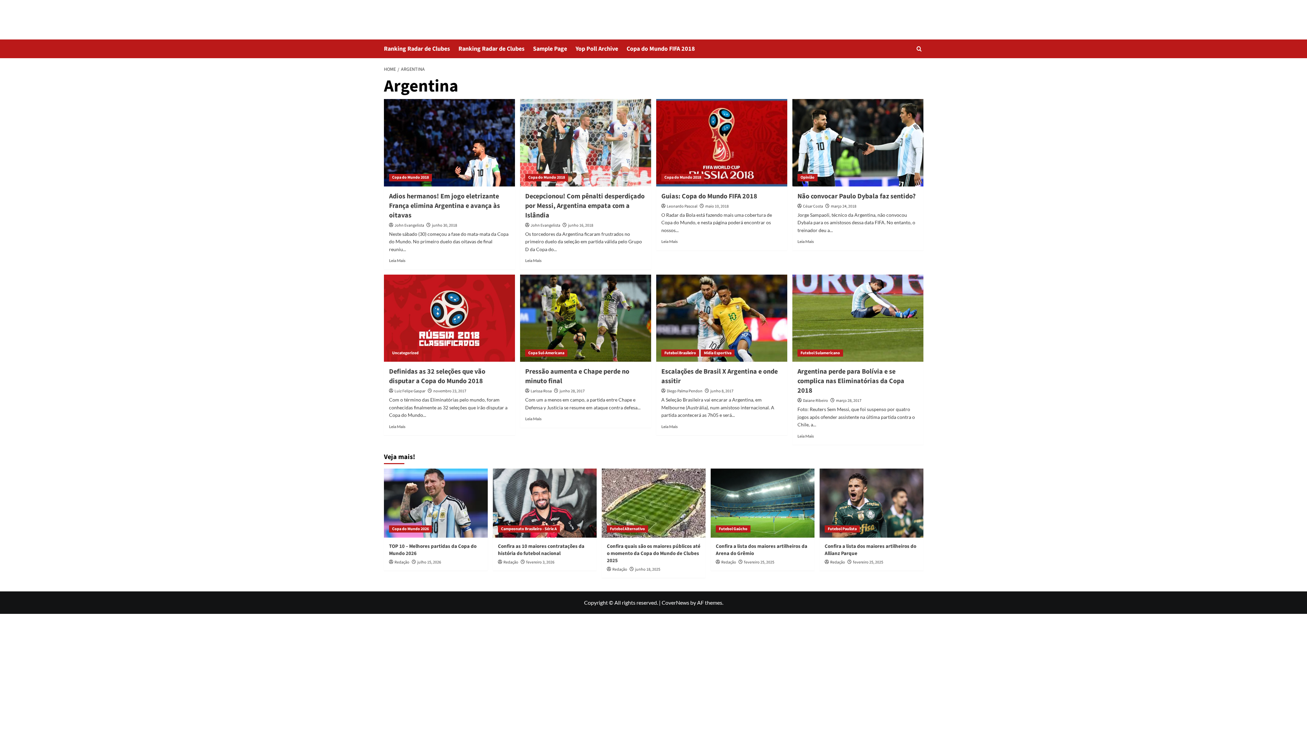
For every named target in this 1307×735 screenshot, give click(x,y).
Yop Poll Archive (597, 49)
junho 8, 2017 (721, 391)
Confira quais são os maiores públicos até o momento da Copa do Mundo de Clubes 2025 (653, 553)
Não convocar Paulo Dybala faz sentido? (856, 196)
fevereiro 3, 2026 (540, 562)
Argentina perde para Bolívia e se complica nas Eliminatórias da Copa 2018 (850, 381)
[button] (919, 49)
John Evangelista (409, 225)
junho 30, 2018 (444, 225)
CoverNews (675, 602)
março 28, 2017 (848, 401)
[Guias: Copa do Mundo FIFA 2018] (721, 142)
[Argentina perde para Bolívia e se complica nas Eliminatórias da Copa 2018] (857, 318)
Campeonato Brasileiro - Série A (529, 529)
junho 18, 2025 (647, 569)
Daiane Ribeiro (815, 401)
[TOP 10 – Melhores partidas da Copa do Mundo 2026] (436, 503)
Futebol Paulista (842, 529)
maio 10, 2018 (717, 206)
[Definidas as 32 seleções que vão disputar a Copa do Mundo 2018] (449, 318)
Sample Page (550, 49)
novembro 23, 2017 (449, 391)
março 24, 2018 (843, 206)
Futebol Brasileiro (680, 353)
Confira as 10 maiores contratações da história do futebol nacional (541, 550)
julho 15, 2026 (429, 562)
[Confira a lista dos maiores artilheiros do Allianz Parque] (871, 503)
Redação (401, 562)
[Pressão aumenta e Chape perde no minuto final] (585, 318)
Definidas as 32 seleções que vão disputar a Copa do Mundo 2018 (437, 376)
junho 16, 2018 (580, 225)
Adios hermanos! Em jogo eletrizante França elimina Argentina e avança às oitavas (444, 206)
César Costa (813, 206)
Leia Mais (397, 260)
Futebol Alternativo (627, 529)
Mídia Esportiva (717, 353)
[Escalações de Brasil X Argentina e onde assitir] (721, 318)
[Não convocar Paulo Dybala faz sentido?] (857, 142)
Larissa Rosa (541, 391)
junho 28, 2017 (572, 391)
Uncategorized (405, 353)
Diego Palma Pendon (685, 391)
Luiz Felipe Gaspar (409, 391)
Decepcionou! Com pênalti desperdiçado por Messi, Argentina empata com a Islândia (585, 206)
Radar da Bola (415, 15)
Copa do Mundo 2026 (410, 529)
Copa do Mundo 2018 (410, 177)
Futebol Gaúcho (733, 529)
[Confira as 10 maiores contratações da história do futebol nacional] (545, 503)
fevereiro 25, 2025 (759, 562)
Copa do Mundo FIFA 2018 (661, 49)
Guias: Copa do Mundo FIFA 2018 (709, 196)
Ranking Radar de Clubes (417, 49)
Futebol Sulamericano (820, 353)
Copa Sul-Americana (546, 353)
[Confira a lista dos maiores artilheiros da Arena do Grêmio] (762, 503)
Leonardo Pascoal (682, 206)
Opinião (807, 177)
